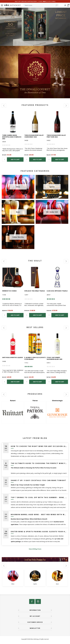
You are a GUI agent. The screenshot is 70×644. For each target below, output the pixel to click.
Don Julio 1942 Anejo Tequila (34, 291)
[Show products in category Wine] (12, 575)
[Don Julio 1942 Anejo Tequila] (35, 277)
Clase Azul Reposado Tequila (57, 291)
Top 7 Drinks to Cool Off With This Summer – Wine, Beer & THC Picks (39, 497)
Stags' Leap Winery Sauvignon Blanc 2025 (54, 358)
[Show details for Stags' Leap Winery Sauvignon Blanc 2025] (57, 344)
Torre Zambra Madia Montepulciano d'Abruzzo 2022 (11, 137)
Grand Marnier (35, 401)
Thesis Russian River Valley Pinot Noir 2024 (56, 136)
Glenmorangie (13, 401)
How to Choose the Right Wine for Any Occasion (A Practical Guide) (39, 446)
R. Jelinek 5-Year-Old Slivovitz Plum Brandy (35, 358)
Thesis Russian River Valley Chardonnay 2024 (34, 136)
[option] (13, 136)
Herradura (57, 401)
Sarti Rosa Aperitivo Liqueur (12, 357)
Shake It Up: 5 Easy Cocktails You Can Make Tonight (38, 480)
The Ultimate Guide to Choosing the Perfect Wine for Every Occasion (39, 463)
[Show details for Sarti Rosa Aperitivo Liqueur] (13, 344)
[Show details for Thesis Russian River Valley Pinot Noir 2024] (57, 121)
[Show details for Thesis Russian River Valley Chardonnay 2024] (35, 121)
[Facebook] (32, 601)
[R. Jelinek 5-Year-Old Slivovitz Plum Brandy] (35, 344)
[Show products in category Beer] (57, 575)
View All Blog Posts (35, 549)
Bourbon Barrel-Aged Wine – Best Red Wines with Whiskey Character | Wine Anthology (39, 515)
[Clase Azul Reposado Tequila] (57, 277)
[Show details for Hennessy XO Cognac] (13, 277)
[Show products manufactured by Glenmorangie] (13, 413)
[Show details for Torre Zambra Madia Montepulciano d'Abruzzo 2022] (13, 121)
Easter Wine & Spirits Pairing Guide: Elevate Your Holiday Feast (39, 532)
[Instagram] (38, 601)
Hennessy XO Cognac (9, 291)
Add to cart (15, 159)
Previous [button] (4, 105)
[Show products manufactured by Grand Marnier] (35, 413)
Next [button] (66, 105)
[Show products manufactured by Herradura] (57, 413)
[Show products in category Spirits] (35, 575)
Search (56, 5)
